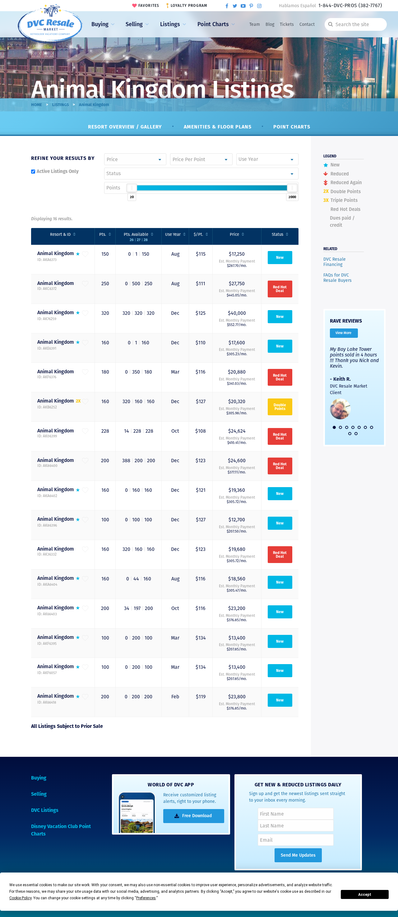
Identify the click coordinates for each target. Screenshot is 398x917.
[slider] (132, 188)
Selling (134, 24)
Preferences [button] (146, 898)
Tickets (287, 24)
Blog (270, 24)
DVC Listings (44, 810)
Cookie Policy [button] (20, 898)
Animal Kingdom (55, 253)
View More (343, 333)
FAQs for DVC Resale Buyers (337, 278)
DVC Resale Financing (334, 262)
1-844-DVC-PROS (350, 5)
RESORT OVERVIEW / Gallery (125, 127)
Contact (307, 24)
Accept (364, 894)
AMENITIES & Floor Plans (218, 127)
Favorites (149, 5)
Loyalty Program (189, 5)
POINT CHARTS (291, 127)
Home (36, 104)
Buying (100, 24)
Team (254, 24)
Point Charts (213, 24)
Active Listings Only (58, 171)
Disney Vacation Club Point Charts (61, 830)
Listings (170, 24)
